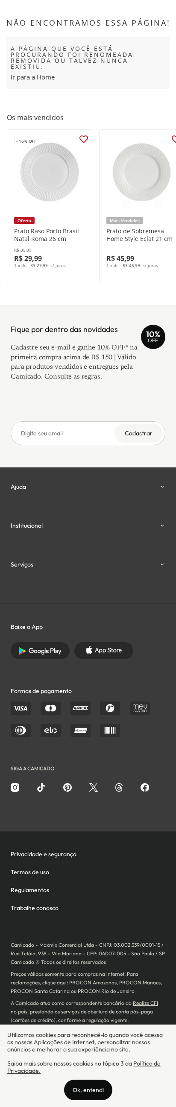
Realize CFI (145, 1003)
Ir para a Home (33, 77)
